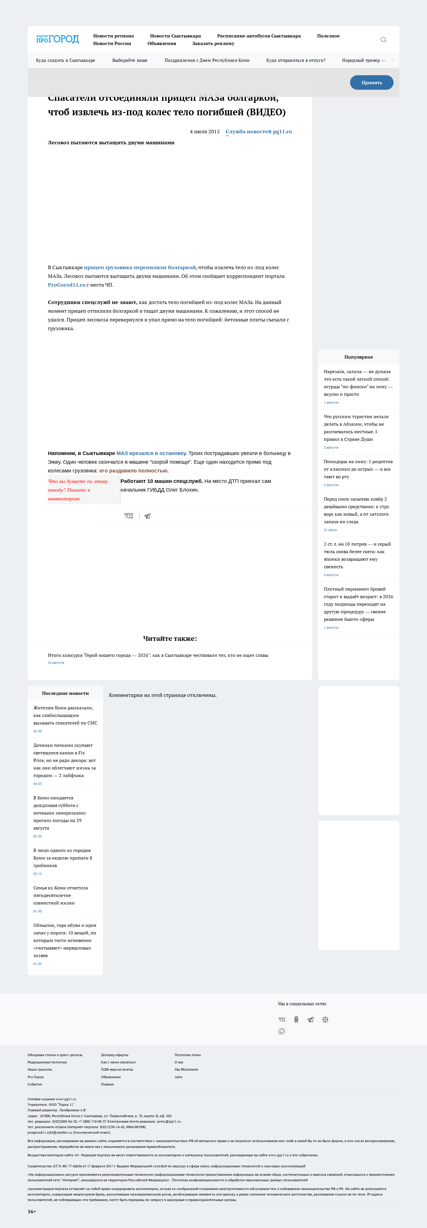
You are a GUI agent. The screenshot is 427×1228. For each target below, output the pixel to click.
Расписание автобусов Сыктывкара (259, 36)
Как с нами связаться (118, 1062)
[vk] (129, 516)
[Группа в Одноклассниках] (296, 1019)
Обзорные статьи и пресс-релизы (55, 1055)
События (35, 1084)
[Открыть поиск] (383, 39)
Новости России (112, 43)
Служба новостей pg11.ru (259, 131)
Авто (178, 1077)
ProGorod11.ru (66, 284)
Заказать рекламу (213, 43)
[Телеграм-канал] (311, 1019)
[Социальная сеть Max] (281, 1031)
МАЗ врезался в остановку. (151, 453)
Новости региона (113, 36)
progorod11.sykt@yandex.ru (50, 1132)
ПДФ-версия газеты (117, 1069)
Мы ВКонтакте (186, 1069)
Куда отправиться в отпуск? (295, 60)
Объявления (162, 43)
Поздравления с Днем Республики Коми (207, 60)
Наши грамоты (40, 1069)
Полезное (328, 36)
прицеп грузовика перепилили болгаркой (140, 267)
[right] (392, 60)
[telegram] (149, 516)
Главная (107, 1084)
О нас (179, 1062)
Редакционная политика (47, 1062)
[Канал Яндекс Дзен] (325, 1019)
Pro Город (36, 1077)
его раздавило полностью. (134, 471)
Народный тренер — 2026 (369, 60)
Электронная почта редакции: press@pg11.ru (144, 1121)
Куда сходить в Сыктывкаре (66, 60)
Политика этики (188, 1055)
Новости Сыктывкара (175, 36)
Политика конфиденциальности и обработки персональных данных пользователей (240, 1180)
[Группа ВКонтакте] (281, 1019)
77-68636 (75, 1166)
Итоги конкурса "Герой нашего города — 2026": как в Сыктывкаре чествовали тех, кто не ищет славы (158, 658)
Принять (372, 82)
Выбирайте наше (130, 60)
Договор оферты (114, 1055)
